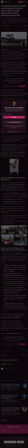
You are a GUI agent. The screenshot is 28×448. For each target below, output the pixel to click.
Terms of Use (20, 125)
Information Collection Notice (16, 126)
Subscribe (14, 117)
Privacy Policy (14, 127)
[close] (24, 102)
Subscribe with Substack (15, 122)
